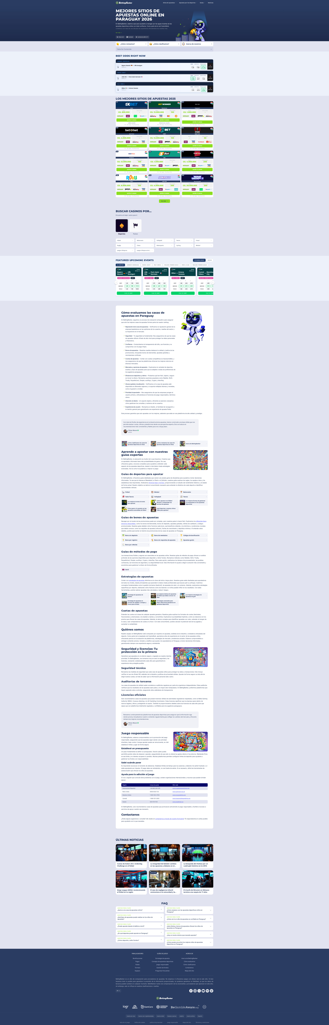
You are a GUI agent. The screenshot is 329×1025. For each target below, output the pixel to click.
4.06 (159, 283)
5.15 (154, 283)
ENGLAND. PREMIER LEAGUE (171, 265)
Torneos (137, 968)
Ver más (163, 201)
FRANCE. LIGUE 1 (146, 265)
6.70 (191, 283)
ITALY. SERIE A (157, 265)
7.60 (132, 286)
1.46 (181, 283)
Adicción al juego (125, 1022)
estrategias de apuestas (136, 580)
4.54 (186, 283)
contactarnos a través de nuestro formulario (169, 819)
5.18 (208, 286)
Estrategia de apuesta (162, 958)
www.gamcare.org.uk (179, 791)
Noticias (210, 3)
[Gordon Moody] (162, 1007)
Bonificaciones (137, 958)
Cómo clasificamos (189, 965)
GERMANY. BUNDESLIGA (133, 265)
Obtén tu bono (131, 120)
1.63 (164, 283)
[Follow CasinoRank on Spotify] (207, 991)
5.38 (154, 286)
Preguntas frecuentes (162, 971)
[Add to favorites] (118, 64)
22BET (120, 283)
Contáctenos (189, 968)
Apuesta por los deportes (187, 3)
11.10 (137, 286)
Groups (210, 260)
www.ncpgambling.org (179, 795)
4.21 (159, 286)
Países (137, 965)
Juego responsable (162, 965)
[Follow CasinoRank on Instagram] (195, 991)
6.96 (191, 286)
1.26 (127, 286)
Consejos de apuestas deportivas (162, 961)
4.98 (208, 283)
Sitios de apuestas (169, 3)
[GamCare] (147, 1007)
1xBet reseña (131, 123)
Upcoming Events (199, 260)
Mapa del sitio (189, 971)
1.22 (127, 283)
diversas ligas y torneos (156, 483)
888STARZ (120, 286)
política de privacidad (156, 1022)
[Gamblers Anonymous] (135, 1007)
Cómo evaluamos (189, 961)
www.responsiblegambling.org (181, 798)
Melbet (120, 289)
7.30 (132, 283)
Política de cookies (140, 1022)
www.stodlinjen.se (178, 802)
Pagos (137, 961)
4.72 (186, 286)
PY (117, 991)
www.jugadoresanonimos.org (181, 788)
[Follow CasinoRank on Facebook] (191, 991)
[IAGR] (126, 1007)
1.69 (164, 286)
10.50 (137, 283)
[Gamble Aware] (185, 1007)
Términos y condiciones (202, 1022)
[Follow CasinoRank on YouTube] (203, 991)
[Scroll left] (116, 282)
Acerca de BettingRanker (189, 958)
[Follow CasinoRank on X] (199, 991)
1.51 (181, 286)
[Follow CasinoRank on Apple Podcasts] (211, 991)
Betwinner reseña (164, 123)
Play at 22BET (129, 293)
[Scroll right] (213, 282)
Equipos (137, 971)
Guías (201, 3)
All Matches (120, 265)
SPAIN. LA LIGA (185, 265)
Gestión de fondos (163, 968)
